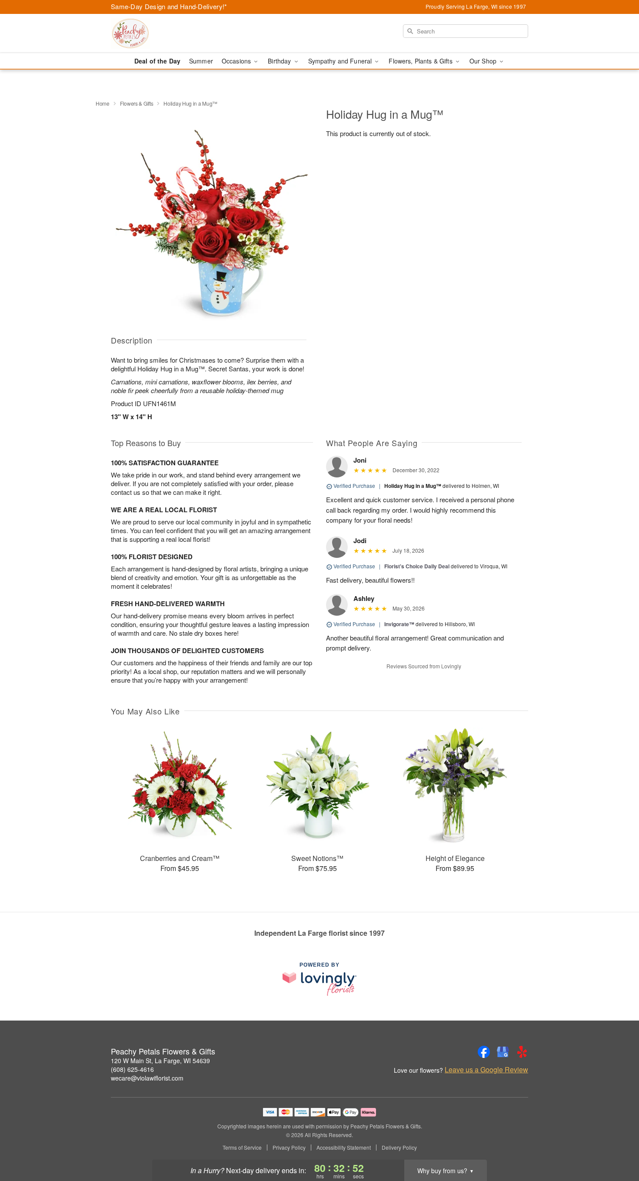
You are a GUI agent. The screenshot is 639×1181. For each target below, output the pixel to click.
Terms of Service (242, 1147)
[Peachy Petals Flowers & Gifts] (173, 33)
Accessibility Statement (343, 1147)
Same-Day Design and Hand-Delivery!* (169, 6)
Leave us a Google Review (486, 1069)
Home (103, 103)
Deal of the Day (157, 61)
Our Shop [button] (483, 61)
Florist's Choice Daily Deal (416, 566)
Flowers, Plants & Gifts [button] (421, 61)
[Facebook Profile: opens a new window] (484, 1052)
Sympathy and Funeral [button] (341, 61)
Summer (201, 61)
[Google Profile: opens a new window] (503, 1052)
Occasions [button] (237, 61)
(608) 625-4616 (132, 1069)
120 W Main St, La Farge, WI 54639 (160, 1060)
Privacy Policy (289, 1147)
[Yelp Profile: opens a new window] (522, 1052)
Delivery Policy (399, 1147)
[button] (616, 1144)
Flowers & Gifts (136, 103)
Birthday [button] (280, 61)
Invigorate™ (399, 624)
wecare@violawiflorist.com (147, 1078)
